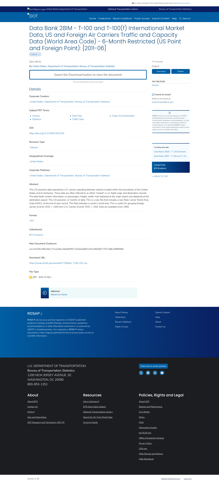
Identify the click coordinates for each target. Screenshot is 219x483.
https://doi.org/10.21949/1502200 (46, 133)
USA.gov (143, 448)
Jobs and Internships (36, 417)
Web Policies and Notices (151, 453)
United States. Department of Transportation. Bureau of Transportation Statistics (74, 66)
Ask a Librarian (90, 401)
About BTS (32, 401)
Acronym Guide (90, 422)
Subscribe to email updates (153, 366)
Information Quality (148, 427)
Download (161, 71)
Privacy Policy (145, 443)
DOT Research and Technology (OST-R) (46, 422)
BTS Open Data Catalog (94, 406)
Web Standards (146, 459)
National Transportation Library (98, 411)
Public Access (142, 18)
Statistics (36, 119)
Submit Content (161, 18)
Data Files (77, 115)
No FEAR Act (145, 432)
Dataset (34, 147)
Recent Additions (122, 18)
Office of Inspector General (151, 438)
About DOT (144, 401)
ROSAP (33, 313)
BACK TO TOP (161, 176)
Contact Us (160, 326)
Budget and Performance (150, 406)
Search (186, 18)
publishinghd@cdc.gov (163, 102)
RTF (32, 220)
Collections (104, 18)
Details (155, 85)
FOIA (141, 422)
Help (174, 18)
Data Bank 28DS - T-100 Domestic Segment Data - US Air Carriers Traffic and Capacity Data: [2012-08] (171, 151)
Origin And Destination (123, 115)
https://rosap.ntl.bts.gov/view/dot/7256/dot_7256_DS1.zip (58, 263)
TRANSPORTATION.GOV (170, 479)
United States (36, 161)
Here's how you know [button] (182, 3)
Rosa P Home (121, 312)
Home (92, 18)
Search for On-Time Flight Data (97, 417)
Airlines (36, 115)
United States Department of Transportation (66, 9)
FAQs (30, 411)
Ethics (142, 417)
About (158, 321)
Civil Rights (144, 411)
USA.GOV (188, 479)
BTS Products (36, 234)
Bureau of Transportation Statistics (175, 9)
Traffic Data (78, 119)
